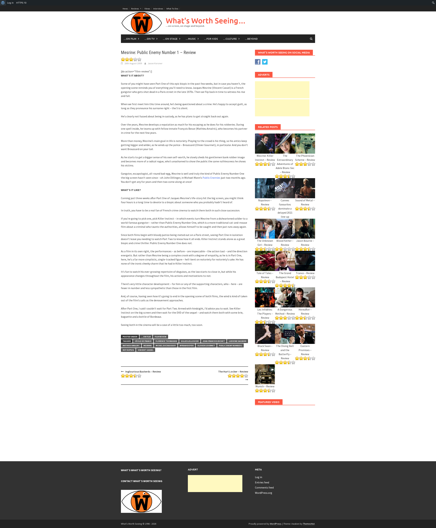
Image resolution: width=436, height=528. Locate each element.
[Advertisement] (282, 89)
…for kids (211, 38)
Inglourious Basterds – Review (143, 371)
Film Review (160, 336)
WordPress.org (263, 492)
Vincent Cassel (145, 350)
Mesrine (147, 345)
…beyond (251, 38)
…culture (230, 38)
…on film (129, 38)
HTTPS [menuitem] (21, 2)
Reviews (135, 8)
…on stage (170, 38)
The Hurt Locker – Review (233, 371)
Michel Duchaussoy (166, 345)
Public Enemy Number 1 (230, 345)
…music (190, 38)
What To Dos (172, 8)
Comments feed (264, 487)
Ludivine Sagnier (237, 341)
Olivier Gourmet (206, 345)
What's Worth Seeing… (206, 20)
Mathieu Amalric (131, 345)
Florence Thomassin (166, 341)
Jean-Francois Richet (214, 341)
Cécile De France (143, 341)
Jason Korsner (155, 63)
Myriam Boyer (186, 345)
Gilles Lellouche (190, 341)
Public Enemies (211, 177)
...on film (146, 336)
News (125, 8)
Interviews (158, 8)
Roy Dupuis (128, 350)
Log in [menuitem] (10, 2)
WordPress (275, 523)
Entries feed (262, 482)
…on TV (149, 38)
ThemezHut (309, 523)
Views (147, 8)
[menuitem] (3, 2)
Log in (258, 477)
